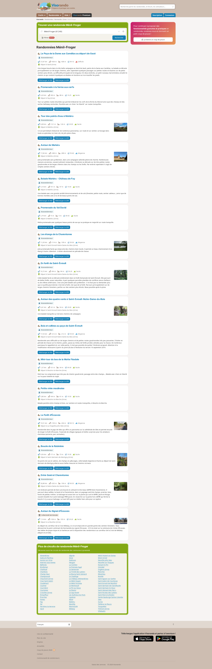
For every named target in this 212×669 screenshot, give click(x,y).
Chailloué (43, 569)
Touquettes (102, 606)
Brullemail (44, 567)
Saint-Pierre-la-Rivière (106, 595)
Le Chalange (73, 576)
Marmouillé (73, 606)
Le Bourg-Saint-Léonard (78, 574)
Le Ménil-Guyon (75, 581)
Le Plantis (72, 590)
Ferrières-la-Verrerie (47, 606)
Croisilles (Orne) (46, 593)
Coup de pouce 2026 (44, 650)
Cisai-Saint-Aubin (46, 581)
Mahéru (72, 602)
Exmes (42, 600)
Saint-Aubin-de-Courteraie (108, 581)
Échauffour (44, 595)
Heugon (72, 563)
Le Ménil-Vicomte (75, 583)
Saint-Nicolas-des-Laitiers (107, 593)
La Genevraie (74, 569)
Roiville (100, 576)
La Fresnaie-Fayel (75, 567)
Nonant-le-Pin (103, 565)
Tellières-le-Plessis (105, 604)
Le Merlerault (74, 586)
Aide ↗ (67, 15)
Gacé (42, 609)
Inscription (157, 15)
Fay (41, 602)
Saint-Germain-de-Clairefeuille (109, 586)
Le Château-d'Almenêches (78, 579)
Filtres (49, 38)
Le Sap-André (74, 593)
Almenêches (44, 556)
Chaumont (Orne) (46, 579)
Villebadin (101, 611)
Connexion (169, 15)
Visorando (39, 19)
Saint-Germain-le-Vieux (106, 588)
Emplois (40, 642)
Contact (40, 654)
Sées (99, 600)
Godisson (72, 560)
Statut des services (99, 664)
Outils (41, 15)
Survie (100, 602)
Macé (71, 600)
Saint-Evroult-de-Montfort (107, 583)
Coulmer (43, 586)
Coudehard (44, 583)
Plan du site (41, 638)
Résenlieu (101, 574)
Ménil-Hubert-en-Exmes (107, 556)
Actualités (40, 646)
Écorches (43, 597)
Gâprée (72, 556)
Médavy (72, 609)
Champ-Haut (45, 574)
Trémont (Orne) (103, 609)
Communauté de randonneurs (48, 658)
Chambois (44, 572)
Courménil (44, 588)
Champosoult (45, 576)
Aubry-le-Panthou (46, 558)
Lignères (72, 597)
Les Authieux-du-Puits (77, 595)
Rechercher (119, 38)
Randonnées (54, 15)
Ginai (71, 558)
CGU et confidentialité (45, 634)
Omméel (101, 567)
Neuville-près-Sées (105, 560)
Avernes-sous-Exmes (47, 563)
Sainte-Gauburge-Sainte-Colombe (110, 597)
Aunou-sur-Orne (46, 560)
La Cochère (73, 565)
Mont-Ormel (102, 558)
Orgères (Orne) (103, 569)
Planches (101, 572)
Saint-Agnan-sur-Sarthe (107, 579)
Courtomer (44, 590)
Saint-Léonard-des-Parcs (107, 590)
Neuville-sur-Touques (106, 563)
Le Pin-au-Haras (75, 588)
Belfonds (43, 565)
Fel (41, 604)
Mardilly (72, 604)
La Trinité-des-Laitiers (77, 572)
